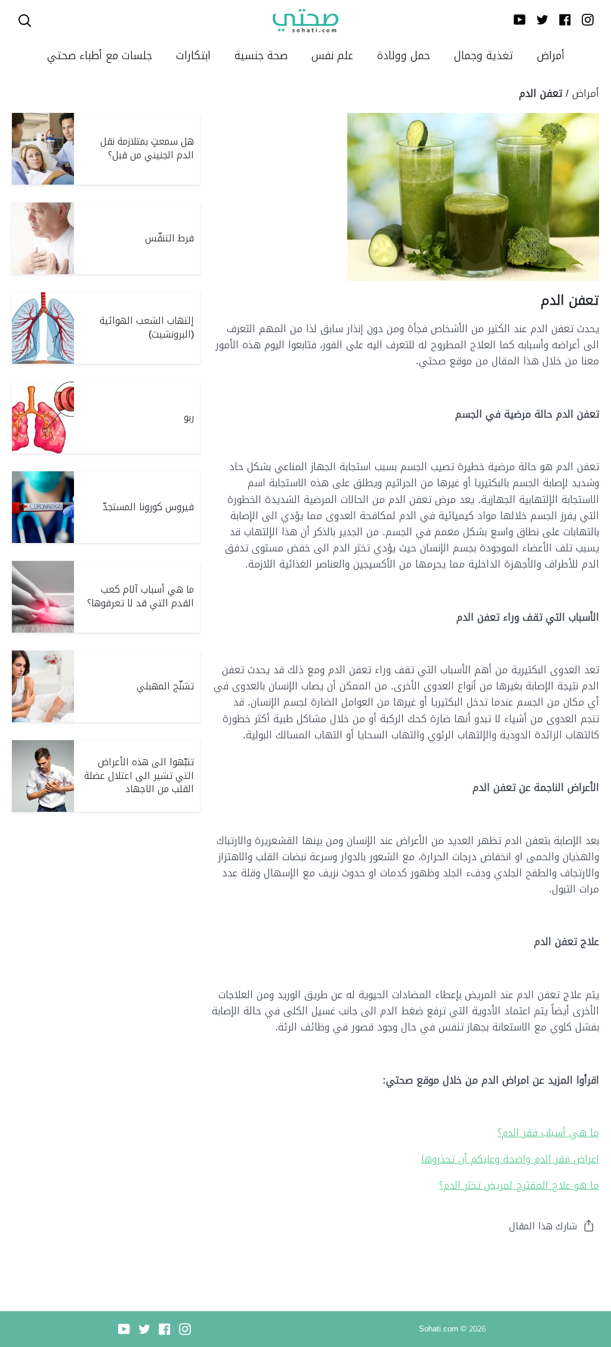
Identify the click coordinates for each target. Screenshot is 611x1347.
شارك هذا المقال (543, 1226)
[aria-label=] (25, 20)
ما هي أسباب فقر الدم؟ (548, 1132)
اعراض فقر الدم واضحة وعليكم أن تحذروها (510, 1158)
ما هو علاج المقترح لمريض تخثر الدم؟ (519, 1185)
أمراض (585, 93)
